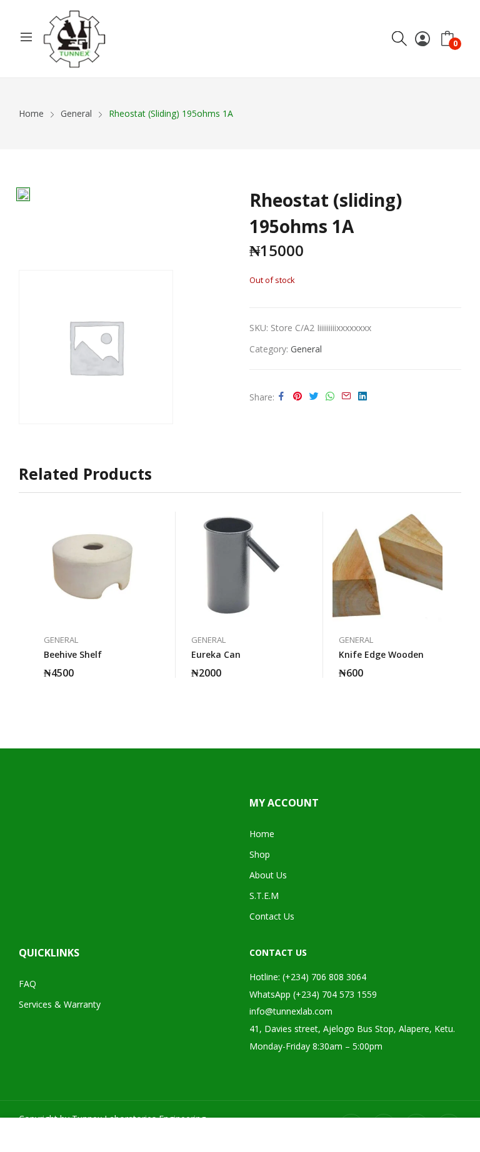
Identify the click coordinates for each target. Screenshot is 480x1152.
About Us (268, 875)
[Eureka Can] (240, 567)
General (306, 349)
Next (451, 600)
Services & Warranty (60, 1004)
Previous (28, 600)
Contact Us (271, 916)
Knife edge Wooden (381, 654)
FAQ (27, 984)
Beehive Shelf (73, 654)
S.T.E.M (264, 895)
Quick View (141, 524)
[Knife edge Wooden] (387, 567)
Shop (259, 854)
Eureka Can (216, 654)
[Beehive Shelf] (93, 567)
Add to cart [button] (141, 665)
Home (261, 834)
